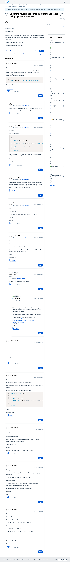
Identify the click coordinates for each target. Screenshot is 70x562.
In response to (21, 105)
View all (52, 185)
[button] (64, 26)
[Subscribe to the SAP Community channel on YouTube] (63, 559)
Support (36, 559)
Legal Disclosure (23, 559)
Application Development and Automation (31, 4)
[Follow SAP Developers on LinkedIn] (66, 559)
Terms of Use (10, 559)
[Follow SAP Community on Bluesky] (61, 559)
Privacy (4, 559)
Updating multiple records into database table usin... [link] (16, 6)
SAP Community (8, 4)
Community (13, 2)
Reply (40, 95)
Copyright (16, 559)
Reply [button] (41, 50)
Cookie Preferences (43, 559)
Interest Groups (19, 4)
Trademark (30, 559)
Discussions (42, 4)
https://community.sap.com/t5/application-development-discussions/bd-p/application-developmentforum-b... (25, 320)
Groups (13, 4)
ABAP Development (9, 31)
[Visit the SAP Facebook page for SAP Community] (58, 559)
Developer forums (40, 9)
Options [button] (60, 15)
